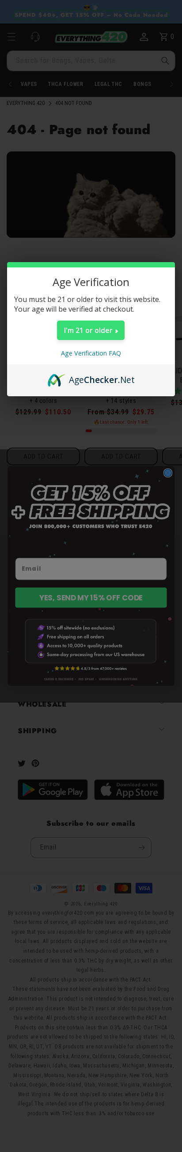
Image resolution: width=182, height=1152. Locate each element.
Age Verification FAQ (91, 353)
